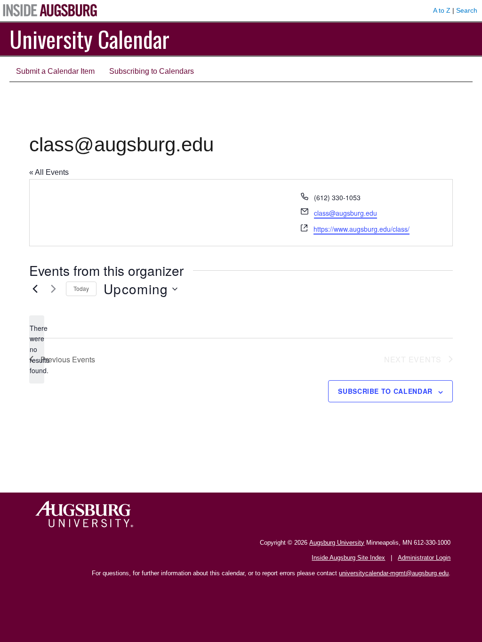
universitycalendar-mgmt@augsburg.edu (394, 573)
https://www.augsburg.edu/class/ (361, 229)
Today (81, 288)
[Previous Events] (34, 289)
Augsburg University (336, 542)
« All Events (49, 172)
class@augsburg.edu (345, 213)
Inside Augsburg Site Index (348, 557)
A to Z (441, 10)
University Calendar (89, 38)
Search (466, 10)
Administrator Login (424, 557)
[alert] (36, 349)
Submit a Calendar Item (55, 71)
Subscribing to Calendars (151, 71)
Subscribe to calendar (385, 391)
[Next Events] (53, 289)
